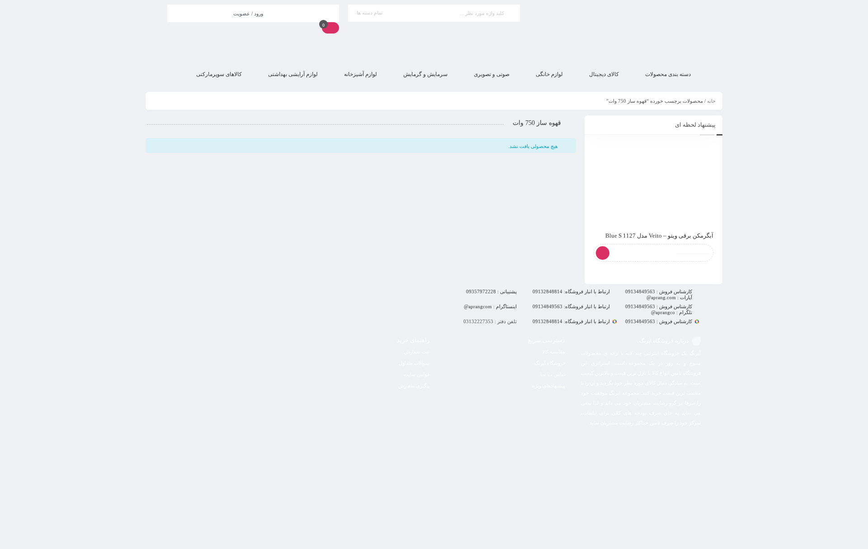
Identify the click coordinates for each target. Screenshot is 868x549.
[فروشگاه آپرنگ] (615, 32)
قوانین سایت (416, 374)
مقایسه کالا (553, 351)
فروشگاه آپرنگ (549, 363)
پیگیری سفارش (413, 385)
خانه (711, 101)
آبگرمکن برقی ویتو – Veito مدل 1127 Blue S (659, 235)
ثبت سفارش (416, 351)
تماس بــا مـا (552, 374)
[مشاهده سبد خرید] (330, 27)
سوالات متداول (414, 363)
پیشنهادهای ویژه (548, 385)
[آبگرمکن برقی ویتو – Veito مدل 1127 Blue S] (653, 183)
